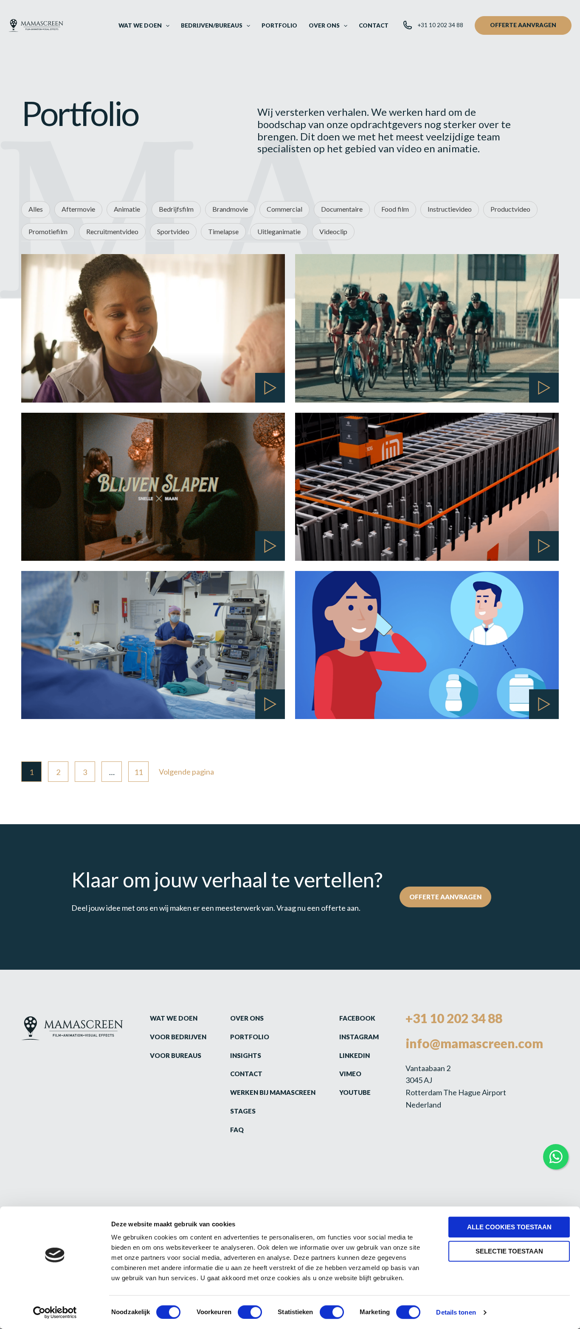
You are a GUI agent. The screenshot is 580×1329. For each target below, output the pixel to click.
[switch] (250, 1312)
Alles (35, 209)
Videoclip (333, 231)
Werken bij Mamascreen (272, 1092)
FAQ (237, 1129)
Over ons (247, 1018)
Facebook (357, 1018)
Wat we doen (173, 1018)
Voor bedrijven (178, 1037)
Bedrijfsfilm (176, 209)
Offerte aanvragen (445, 897)
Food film (395, 209)
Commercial (284, 209)
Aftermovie (78, 209)
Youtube (355, 1092)
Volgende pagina (186, 771)
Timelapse (223, 231)
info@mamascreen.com (474, 1043)
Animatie (127, 209)
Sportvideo (173, 231)
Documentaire (342, 209)
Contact (246, 1073)
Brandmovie (230, 209)
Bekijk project (77, 374)
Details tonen (456, 1312)
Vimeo (350, 1073)
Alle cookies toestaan (509, 1227)
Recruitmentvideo (112, 231)
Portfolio (249, 1037)
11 (138, 772)
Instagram (359, 1037)
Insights (245, 1055)
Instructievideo (450, 209)
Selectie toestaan (509, 1251)
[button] (165, 25)
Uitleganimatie (279, 231)
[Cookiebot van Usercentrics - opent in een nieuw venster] (55, 1312)
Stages (243, 1111)
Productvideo (510, 209)
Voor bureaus (175, 1055)
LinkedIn (354, 1055)
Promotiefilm (48, 231)
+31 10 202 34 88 (453, 1018)
